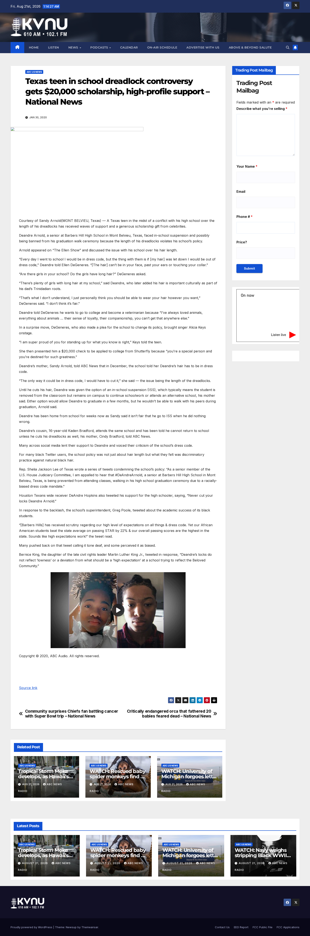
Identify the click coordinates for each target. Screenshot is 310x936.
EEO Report (241, 927)
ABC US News (34, 72)
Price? (241, 242)
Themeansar (89, 927)
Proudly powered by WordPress (32, 927)
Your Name (246, 166)
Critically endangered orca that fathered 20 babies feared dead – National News (169, 714)
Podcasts (99, 47)
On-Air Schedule (162, 47)
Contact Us (222, 927)
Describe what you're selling (261, 109)
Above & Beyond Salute (250, 47)
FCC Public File (262, 927)
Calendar (129, 47)
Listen (53, 47)
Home (34, 47)
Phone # (244, 216)
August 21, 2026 (35, 863)
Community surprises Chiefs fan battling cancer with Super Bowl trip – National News (71, 714)
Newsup (71, 927)
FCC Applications (288, 927)
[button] (287, 47)
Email (240, 191)
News (73, 47)
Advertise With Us (203, 47)
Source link (28, 688)
